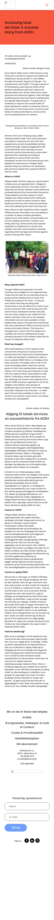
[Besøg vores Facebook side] (26, 841)
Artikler (27, 717)
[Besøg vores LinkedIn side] (32, 841)
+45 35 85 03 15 (27, 756)
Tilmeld (15, 827)
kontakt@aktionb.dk (27, 759)
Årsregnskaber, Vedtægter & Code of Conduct (27, 725)
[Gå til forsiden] (10, 5)
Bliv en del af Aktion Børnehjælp (27, 711)
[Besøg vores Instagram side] (37, 841)
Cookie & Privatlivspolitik (27, 732)
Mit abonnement (27, 744)
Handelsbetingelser (27, 738)
